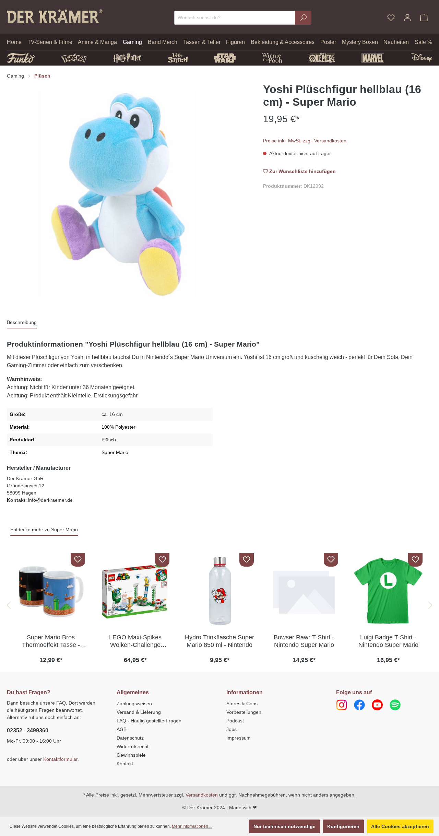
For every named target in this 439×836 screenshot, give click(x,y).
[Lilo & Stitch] (178, 58)
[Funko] (21, 58)
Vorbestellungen (243, 712)
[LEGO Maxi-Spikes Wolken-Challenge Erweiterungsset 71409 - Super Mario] (135, 591)
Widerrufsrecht (133, 746)
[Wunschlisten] (391, 17)
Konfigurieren (343, 826)
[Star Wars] (225, 58)
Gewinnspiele (131, 755)
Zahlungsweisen (134, 703)
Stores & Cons (242, 703)
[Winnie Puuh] (272, 58)
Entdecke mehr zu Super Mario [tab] (44, 529)
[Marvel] (372, 58)
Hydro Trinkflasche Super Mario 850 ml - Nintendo (219, 641)
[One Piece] (321, 58)
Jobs (231, 729)
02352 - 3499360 (27, 730)
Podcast (235, 720)
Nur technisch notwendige (284, 826)
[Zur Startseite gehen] (55, 16)
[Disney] (421, 58)
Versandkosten (202, 795)
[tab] (22, 322)
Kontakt (125, 763)
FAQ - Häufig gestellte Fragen (149, 720)
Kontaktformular (60, 759)
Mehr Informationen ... (192, 826)
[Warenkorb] (424, 17)
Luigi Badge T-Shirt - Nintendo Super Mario (388, 641)
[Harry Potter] (127, 58)
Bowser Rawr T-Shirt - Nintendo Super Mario (304, 641)
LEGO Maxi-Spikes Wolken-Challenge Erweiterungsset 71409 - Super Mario (135, 641)
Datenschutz (130, 738)
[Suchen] (303, 18)
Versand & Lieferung (139, 712)
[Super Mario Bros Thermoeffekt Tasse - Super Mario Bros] (51, 591)
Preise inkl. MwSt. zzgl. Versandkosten (304, 140)
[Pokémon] (74, 58)
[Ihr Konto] (407, 17)
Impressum (238, 738)
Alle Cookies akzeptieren (400, 826)
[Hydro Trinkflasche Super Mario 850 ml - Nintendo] (219, 591)
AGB (122, 729)
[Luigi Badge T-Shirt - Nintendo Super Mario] (388, 591)
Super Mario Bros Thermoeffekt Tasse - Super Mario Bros (51, 641)
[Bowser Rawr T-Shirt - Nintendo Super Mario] (304, 591)
